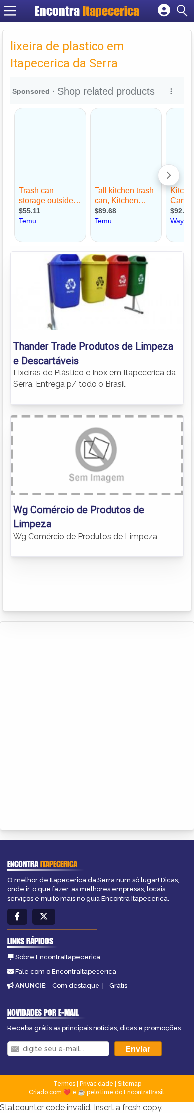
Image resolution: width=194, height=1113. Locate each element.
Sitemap (129, 1083)
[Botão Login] (164, 11)
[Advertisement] (97, 724)
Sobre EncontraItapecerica (57, 957)
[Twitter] (43, 917)
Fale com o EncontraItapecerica (65, 971)
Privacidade (96, 1083)
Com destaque (75, 985)
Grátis (118, 985)
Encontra (87, 10)
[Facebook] (17, 917)
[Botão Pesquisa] (183, 10)
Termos (64, 1083)
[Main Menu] (10, 11)
